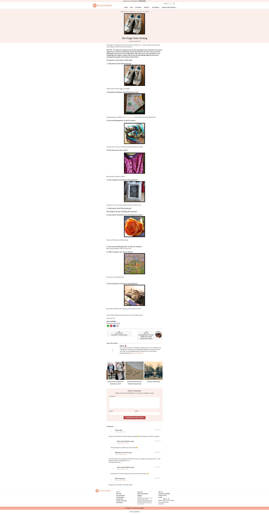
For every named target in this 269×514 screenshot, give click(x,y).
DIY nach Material (120, 495)
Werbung (139, 495)
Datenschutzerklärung (142, 493)
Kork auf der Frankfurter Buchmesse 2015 (116, 383)
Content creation (162, 495)
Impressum (140, 492)
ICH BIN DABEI (142, 1)
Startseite (122, 11)
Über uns (160, 492)
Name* (111, 411)
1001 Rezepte (119, 502)
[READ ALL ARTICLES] (137, 353)
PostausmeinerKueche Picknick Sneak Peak (134, 383)
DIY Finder (118, 493)
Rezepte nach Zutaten (121, 500)
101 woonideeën (129, 117)
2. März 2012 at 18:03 (122, 443)
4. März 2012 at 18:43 (120, 480)
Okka (141, 45)
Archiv (117, 492)
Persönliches (133, 11)
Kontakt (160, 497)
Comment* (112, 396)
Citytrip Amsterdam (153, 382)
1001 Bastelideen (120, 497)
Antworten (157, 429)
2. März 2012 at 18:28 (120, 454)
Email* (136, 411)
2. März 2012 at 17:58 (120, 432)
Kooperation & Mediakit (164, 493)
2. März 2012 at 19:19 (122, 469)
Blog (127, 11)
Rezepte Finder (120, 499)
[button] (108, 326)
